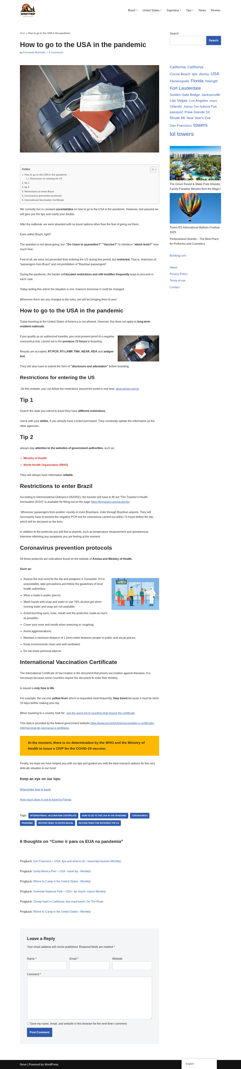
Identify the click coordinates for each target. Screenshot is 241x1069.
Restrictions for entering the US (46, 178)
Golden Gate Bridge (185, 95)
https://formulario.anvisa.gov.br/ (110, 501)
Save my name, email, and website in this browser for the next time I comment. (78, 1023)
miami (213, 100)
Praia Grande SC (197, 112)
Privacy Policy (179, 273)
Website (117, 958)
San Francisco (181, 125)
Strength (211, 81)
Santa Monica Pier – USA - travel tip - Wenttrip (62, 871)
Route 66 (177, 118)
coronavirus (140, 815)
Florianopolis (179, 81)
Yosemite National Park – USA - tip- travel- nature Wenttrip (69, 891)
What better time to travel (35, 789)
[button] (137, 10)
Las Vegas (179, 100)
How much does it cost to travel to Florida (45, 799)
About (173, 267)
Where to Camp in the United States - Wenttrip (62, 881)
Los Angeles (198, 100)
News (202, 10)
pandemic (27, 823)
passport (176, 112)
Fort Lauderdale (185, 88)
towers (200, 125)
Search (174, 33)
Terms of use (178, 280)
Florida (197, 81)
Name (31, 958)
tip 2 (27, 187)
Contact (174, 287)
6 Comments (56, 52)
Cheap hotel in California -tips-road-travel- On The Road (68, 901)
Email (74, 958)
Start (22, 33)
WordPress (51, 1064)
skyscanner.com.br (127, 388)
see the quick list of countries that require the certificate (101, 713)
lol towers (182, 134)
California (178, 67)
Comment (34, 974)
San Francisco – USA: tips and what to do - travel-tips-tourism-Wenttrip (77, 861)
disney (204, 74)
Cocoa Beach (180, 74)
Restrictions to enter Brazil (39, 191)
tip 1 (27, 182)
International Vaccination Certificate (44, 200)
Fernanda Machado (34, 52)
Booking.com (178, 255)
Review (215, 10)
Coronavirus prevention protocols (43, 195)
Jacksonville (210, 95)
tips (194, 74)
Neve (23, 1064)
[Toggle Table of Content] (151, 169)
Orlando (176, 106)
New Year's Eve (199, 118)
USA (215, 73)
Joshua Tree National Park (200, 106)
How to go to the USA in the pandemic (46, 174)
